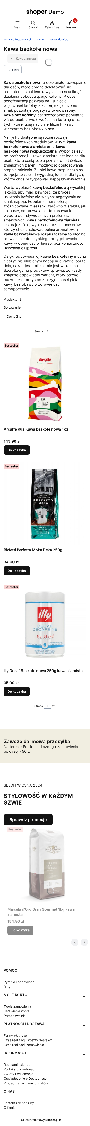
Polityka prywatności (19, 1069)
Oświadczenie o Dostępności (25, 1078)
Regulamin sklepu (17, 1064)
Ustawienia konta (17, 1011)
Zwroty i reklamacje (18, 1074)
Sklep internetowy (39, 1120)
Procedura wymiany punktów (26, 1083)
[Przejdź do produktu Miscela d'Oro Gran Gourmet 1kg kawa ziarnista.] (46, 865)
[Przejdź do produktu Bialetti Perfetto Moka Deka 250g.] (45, 503)
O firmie (9, 1107)
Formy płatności (15, 1035)
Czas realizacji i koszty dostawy (28, 1040)
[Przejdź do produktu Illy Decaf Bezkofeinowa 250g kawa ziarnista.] (45, 624)
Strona (38, 331)
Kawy (40, 39)
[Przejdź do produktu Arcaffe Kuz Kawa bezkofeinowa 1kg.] (45, 383)
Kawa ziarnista (59, 39)
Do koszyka (17, 450)
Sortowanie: (12, 307)
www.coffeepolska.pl (17, 39)
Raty (7, 987)
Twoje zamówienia (17, 1006)
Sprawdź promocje (28, 819)
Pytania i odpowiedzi (19, 982)
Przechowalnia (15, 1016)
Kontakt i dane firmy (19, 1103)
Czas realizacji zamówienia (24, 1045)
